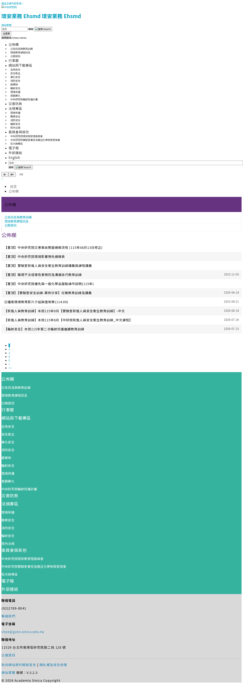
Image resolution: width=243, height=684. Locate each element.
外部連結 (15, 152)
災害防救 (15, 103)
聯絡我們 (8, 616)
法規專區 (15, 108)
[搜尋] (43, 29)
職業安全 (7, 520)
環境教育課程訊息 (14, 395)
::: (22, 3)
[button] (13, 37)
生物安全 (7, 426)
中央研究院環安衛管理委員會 (22, 558)
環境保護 (7, 473)
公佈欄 (14, 44)
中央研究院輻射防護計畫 (24, 99)
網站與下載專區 (20, 65)
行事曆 (14, 60)
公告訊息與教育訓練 (16, 387)
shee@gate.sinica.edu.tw (22, 631)
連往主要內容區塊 (11, 3)
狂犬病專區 (16, 143)
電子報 (14, 147)
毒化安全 (7, 442)
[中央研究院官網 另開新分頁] (9, 7)
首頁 (13, 186)
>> (10, 368)
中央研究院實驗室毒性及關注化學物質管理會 (35, 140)
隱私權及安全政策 (53, 664)
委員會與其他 (19, 131)
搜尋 (31, 29)
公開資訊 (15, 56)
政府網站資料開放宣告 (18, 664)
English (14, 157)
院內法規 (15, 127)
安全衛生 (7, 434)
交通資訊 (8, 655)
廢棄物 (6, 457)
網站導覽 (6, 25)
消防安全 (7, 449)
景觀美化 (7, 481)
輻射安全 (7, 465)
